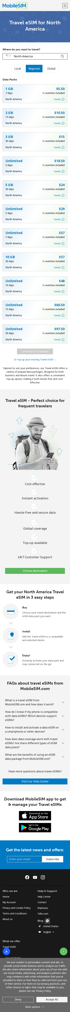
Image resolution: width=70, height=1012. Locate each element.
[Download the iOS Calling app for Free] (35, 815)
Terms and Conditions (15, 913)
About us (8, 919)
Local (17, 68)
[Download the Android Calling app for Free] (35, 827)
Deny (18, 999)
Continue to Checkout (35, 351)
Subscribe (52, 859)
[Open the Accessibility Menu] (6, 951)
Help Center (44, 896)
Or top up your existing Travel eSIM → (35, 359)
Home (6, 896)
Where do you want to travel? (21, 49)
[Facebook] (28, 877)
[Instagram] (43, 877)
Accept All (52, 999)
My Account (9, 902)
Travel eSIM (9, 946)
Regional (34, 68)
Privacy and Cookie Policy (17, 907)
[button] (64, 5)
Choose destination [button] (35, 571)
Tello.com (43, 913)
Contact (42, 902)
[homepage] (32, 5)
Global (51, 68)
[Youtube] (36, 877)
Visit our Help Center (35, 781)
